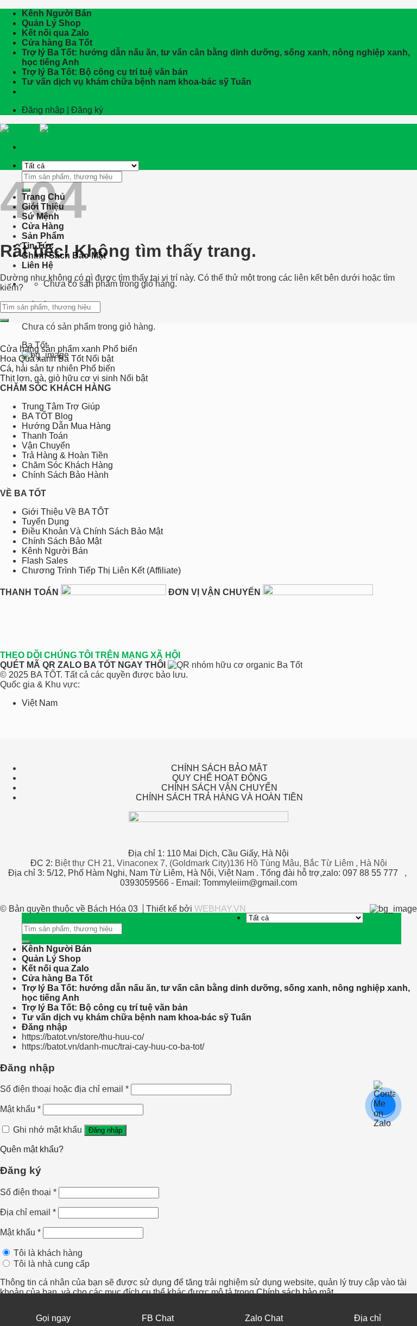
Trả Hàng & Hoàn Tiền (65, 455)
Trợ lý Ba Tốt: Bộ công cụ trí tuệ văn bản (105, 72)
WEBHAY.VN (220, 908)
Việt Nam (40, 703)
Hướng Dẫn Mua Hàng (66, 426)
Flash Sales (45, 560)
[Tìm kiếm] (26, 942)
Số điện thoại (28, 1192)
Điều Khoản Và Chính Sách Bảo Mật (92, 531)
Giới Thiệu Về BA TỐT (65, 511)
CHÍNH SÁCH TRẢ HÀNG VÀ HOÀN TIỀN (219, 797)
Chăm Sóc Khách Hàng (67, 465)
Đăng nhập (105, 1130)
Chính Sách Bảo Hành (65, 474)
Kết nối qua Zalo (55, 32)
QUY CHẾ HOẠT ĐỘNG (219, 777)
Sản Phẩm (43, 236)
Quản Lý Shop (51, 23)
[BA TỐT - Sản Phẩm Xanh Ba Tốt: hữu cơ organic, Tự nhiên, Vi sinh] (39, 128)
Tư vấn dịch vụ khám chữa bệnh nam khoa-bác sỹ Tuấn (136, 81)
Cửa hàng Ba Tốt (57, 42)
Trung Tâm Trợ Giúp (61, 406)
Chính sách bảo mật (294, 1292)
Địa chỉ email (28, 1212)
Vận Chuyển (46, 445)
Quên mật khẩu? (32, 1149)
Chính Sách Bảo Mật (62, 541)
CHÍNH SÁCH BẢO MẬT (219, 768)
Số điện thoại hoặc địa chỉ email (64, 1089)
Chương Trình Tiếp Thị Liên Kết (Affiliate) (101, 570)
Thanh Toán (45, 435)
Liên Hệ (37, 265)
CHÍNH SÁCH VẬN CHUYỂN (219, 787)
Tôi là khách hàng (47, 1253)
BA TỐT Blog (47, 416)
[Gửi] (4, 320)
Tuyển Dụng (45, 521)
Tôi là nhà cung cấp (50, 1263)
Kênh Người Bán (57, 13)
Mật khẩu (20, 1109)
